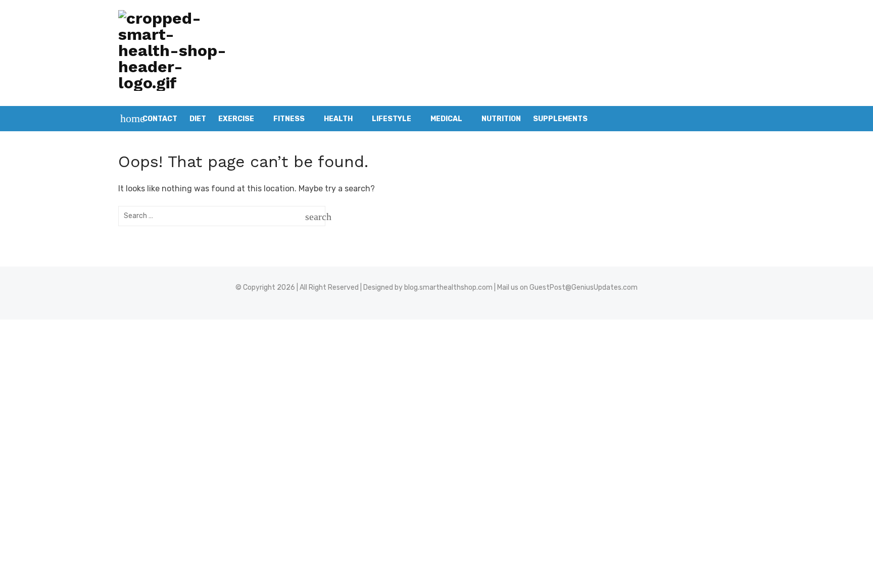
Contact (159, 119)
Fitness (289, 119)
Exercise (236, 119)
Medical (446, 119)
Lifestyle (391, 119)
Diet (197, 119)
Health (338, 119)
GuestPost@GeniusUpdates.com (583, 287)
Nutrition (501, 119)
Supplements (560, 119)
